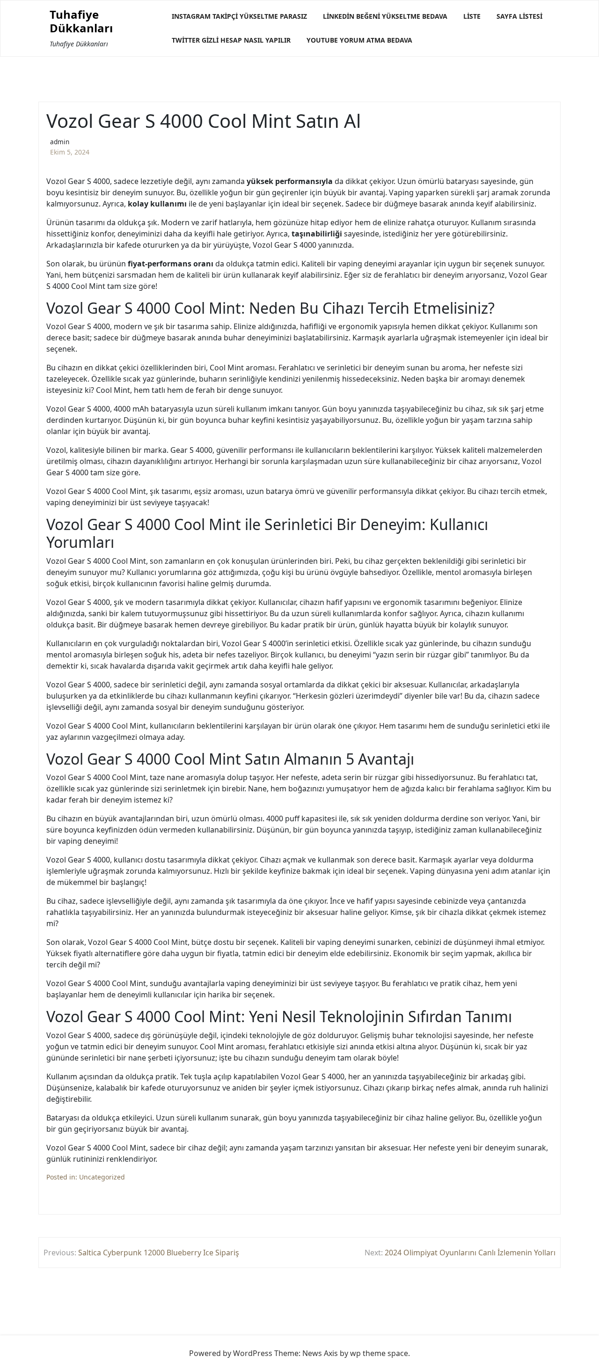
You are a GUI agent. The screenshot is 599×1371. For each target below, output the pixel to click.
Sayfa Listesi (519, 16)
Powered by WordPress (230, 1353)
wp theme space (379, 1353)
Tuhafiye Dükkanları (81, 21)
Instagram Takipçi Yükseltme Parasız (239, 16)
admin (59, 141)
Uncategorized (102, 1176)
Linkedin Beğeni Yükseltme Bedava (385, 16)
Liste (472, 16)
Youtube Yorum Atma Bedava (359, 40)
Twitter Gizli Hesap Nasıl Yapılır (231, 40)
